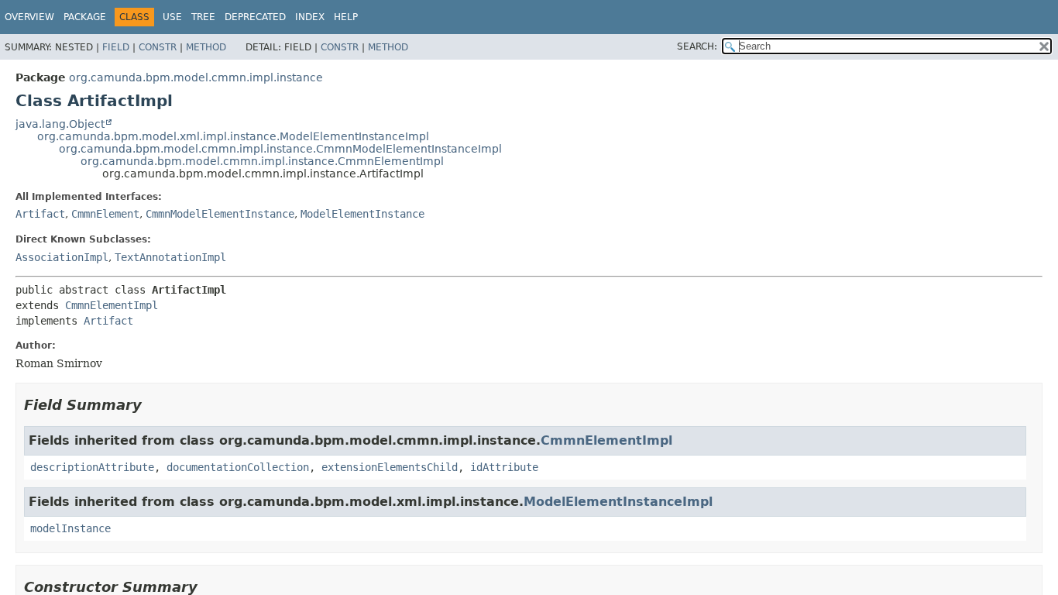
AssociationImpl (61, 257)
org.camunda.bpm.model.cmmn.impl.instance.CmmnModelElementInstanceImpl (280, 149)
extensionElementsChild (389, 467)
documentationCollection (238, 467)
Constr (158, 47)
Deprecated (255, 17)
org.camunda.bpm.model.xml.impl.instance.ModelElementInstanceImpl (233, 136)
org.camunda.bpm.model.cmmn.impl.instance (196, 77)
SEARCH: (697, 46)
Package (85, 17)
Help (346, 17)
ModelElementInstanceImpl (618, 501)
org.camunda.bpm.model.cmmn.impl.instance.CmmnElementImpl (262, 161)
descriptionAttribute (92, 467)
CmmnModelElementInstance (220, 214)
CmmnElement (105, 214)
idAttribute (504, 467)
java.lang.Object (60, 124)
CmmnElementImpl (111, 305)
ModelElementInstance (362, 214)
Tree (203, 17)
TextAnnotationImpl (170, 257)
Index (310, 17)
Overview (29, 17)
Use (172, 17)
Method (206, 47)
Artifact (40, 214)
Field (115, 47)
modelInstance (70, 528)
